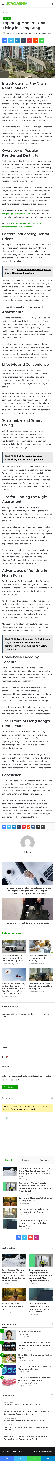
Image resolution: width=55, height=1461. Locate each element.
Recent (8, 1160)
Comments (45, 1160)
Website (5, 1066)
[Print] (43, 827)
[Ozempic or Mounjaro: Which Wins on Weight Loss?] (10, 1201)
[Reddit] (28, 827)
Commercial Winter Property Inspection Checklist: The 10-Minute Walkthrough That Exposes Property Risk (40, 1275)
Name (5, 1047)
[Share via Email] (38, 827)
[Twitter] (9, 827)
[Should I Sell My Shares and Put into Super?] (9, 1358)
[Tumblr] (19, 827)
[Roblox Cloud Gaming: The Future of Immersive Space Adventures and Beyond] (9, 1346)
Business (14, 13)
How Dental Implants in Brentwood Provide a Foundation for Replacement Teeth (35, 1380)
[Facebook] (4, 827)
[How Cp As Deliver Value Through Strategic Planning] (41, 946)
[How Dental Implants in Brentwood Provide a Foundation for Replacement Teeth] (9, 1381)
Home (6, 13)
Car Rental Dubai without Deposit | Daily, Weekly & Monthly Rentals (40, 986)
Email (5, 1057)
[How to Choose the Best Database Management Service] (9, 1370)
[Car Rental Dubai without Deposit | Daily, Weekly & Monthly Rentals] (41, 974)
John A (8, 34)
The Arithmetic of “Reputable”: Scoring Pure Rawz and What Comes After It (33, 1223)
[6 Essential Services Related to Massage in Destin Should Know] (10, 1213)
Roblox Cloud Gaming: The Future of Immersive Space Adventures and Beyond (35, 1345)
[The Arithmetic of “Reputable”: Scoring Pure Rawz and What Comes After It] (10, 1224)
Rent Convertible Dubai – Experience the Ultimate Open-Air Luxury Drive (13, 958)
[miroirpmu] (16, 3)
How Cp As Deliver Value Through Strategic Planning (40, 958)
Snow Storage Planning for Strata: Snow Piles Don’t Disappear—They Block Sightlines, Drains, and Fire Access (13, 1275)
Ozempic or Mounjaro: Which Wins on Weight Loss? (13, 1306)
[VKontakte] (33, 827)
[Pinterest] (24, 827)
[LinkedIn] (14, 827)
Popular (25, 1160)
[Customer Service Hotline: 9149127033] (9, 1335)
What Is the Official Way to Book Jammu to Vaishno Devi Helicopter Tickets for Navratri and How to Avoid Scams (13, 989)
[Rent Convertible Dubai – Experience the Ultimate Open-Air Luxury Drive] (14, 946)
